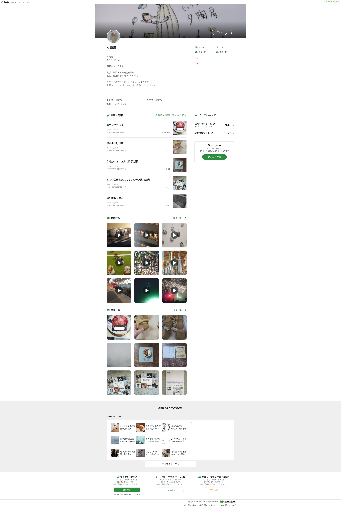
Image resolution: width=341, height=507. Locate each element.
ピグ (221, 47)
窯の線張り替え (115, 198)
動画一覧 (223, 52)
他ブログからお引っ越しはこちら (126, 494)
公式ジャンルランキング (204, 124)
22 (165, 132)
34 (169, 205)
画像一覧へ (178, 310)
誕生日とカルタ (115, 125)
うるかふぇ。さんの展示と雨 (122, 161)
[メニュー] (231, 32)
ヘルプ (233, 505)
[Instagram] (197, 63)
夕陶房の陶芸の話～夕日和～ (170, 115)
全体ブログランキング (203, 133)
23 (169, 151)
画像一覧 (202, 52)
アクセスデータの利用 (219, 505)
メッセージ (203, 47)
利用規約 (203, 505)
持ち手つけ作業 (115, 143)
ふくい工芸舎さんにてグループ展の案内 (128, 179)
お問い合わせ (191, 505)
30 (169, 187)
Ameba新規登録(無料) (332, 2)
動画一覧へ (178, 218)
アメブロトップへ (170, 464)
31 (169, 169)
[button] (219, 32)
